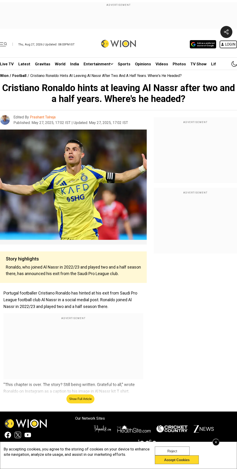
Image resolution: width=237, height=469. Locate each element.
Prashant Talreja (43, 117)
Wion (4, 75)
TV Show (198, 64)
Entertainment (97, 64)
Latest (24, 64)
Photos (179, 64)
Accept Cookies (177, 460)
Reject (172, 451)
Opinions (143, 64)
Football (19, 75)
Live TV (7, 64)
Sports (124, 64)
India (74, 64)
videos (162, 64)
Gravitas (42, 64)
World (60, 64)
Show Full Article (80, 399)
